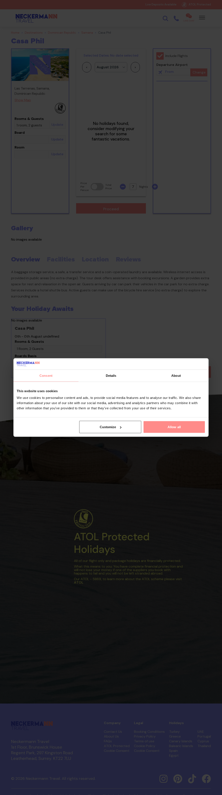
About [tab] (176, 375)
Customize (108, 427)
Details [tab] (111, 375)
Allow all (174, 427)
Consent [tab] (45, 375)
